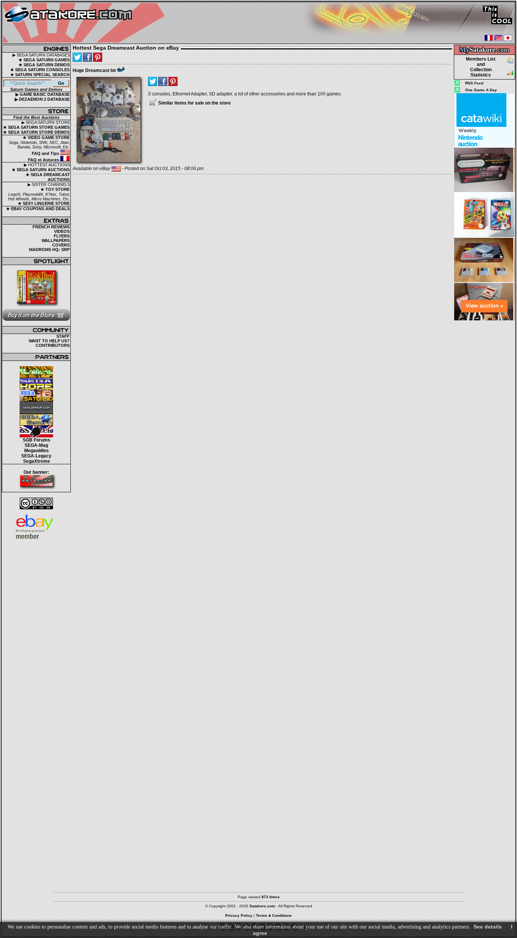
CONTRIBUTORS (53, 345)
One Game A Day (481, 90)
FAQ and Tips (46, 153)
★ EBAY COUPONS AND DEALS (38, 208)
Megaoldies (36, 450)
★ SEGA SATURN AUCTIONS (41, 169)
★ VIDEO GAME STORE (46, 137)
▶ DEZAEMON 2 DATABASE (42, 99)
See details (487, 927)
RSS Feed (474, 83)
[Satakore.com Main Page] (85, 23)
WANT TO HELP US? (49, 341)
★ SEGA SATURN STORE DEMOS (36, 132)
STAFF (63, 336)
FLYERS (62, 236)
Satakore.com (262, 906)
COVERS (61, 245)
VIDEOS (62, 231)
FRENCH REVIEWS (51, 227)
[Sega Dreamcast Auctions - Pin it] (121, 69)
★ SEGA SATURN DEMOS (44, 64)
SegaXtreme (36, 461)
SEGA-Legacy (36, 456)
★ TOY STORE (55, 189)
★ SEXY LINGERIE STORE (44, 203)
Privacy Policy (238, 915)
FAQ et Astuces (44, 160)
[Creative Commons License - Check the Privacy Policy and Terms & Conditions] (36, 503)
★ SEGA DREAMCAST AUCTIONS (48, 177)
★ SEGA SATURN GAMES (44, 60)
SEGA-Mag (36, 445)
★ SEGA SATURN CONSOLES (40, 69)
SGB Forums (36, 440)
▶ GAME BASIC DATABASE (43, 94)
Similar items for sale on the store (194, 103)
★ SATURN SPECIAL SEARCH (40, 74)
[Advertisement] (484, 435)
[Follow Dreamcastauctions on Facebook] (87, 57)
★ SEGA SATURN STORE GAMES (36, 127)
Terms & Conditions (274, 915)
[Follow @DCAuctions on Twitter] (77, 57)
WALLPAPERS (56, 240)
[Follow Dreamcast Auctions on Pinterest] (97, 57)
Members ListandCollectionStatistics (480, 67)
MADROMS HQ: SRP (49, 249)
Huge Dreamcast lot (94, 70)
